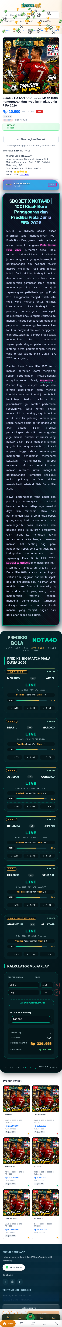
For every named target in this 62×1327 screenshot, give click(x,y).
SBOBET (9, 21)
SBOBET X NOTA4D (18, 563)
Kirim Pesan (16, 1268)
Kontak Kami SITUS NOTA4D (17, 1300)
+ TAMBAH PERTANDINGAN (31, 1003)
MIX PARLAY (44, 21)
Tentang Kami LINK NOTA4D (17, 1296)
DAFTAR (30, 1320)
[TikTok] (20, 1282)
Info (52, 185)
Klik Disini (24, 175)
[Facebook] (5, 1282)
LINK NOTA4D (26, 21)
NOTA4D (34, 31)
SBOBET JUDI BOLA (50, 31)
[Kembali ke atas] (55, 1305)
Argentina (46, 380)
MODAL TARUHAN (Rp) (21, 1013)
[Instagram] (12, 1282)
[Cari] (6, 15)
